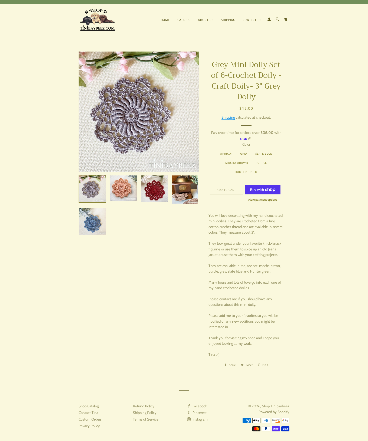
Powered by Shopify (274, 412)
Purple (261, 163)
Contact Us (252, 19)
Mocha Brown (236, 163)
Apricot (226, 153)
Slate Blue (263, 153)
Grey (244, 153)
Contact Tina (88, 413)
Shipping (228, 19)
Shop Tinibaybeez (275, 406)
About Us (206, 19)
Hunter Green (246, 172)
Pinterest (199, 413)
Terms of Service (145, 419)
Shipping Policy (145, 413)
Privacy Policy (89, 426)
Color (246, 144)
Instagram (200, 419)
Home (165, 19)
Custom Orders (90, 419)
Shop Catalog (89, 406)
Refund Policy (143, 406)
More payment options (262, 199)
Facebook (199, 406)
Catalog (184, 19)
